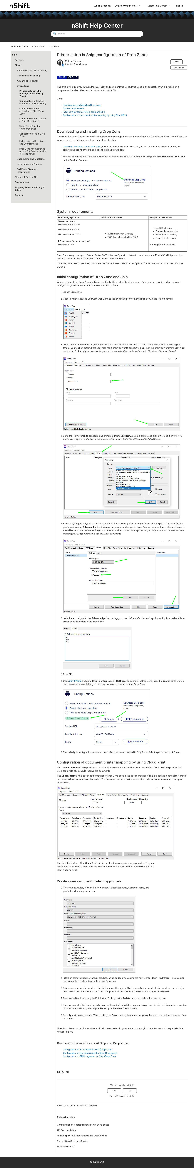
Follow (176, 62)
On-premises (22, 182)
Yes (114, 1090)
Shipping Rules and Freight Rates (29, 189)
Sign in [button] (179, 5)
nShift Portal (75, 681)
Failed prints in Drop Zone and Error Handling (32, 142)
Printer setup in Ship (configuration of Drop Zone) (31, 93)
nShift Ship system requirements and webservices (82, 1135)
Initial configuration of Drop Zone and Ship (84, 112)
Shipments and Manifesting (32, 70)
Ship (34, 46)
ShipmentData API (66, 1146)
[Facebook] (58, 1072)
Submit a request (102, 5)
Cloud (42, 46)
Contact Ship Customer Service (72, 1141)
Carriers (19, 60)
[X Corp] (62, 1072)
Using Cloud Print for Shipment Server (29, 127)
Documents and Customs (31, 158)
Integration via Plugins (29, 164)
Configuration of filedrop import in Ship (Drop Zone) (32, 102)
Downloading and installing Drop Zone (82, 105)
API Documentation (66, 1130)
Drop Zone (54, 46)
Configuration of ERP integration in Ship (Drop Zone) (31, 111)
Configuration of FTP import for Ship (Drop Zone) (87, 1049)
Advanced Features (27, 80)
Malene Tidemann (74, 61)
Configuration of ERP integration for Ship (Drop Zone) (90, 1056)
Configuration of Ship (28, 75)
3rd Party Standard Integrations (27, 170)
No (130, 1090)
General (19, 195)
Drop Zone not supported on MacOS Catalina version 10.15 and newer (32, 151)
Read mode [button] (179, 67)
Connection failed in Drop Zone (32, 135)
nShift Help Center (19, 46)
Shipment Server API (26, 177)
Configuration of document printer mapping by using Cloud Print (95, 115)
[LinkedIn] (67, 1072)
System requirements (73, 108)
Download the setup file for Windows (81, 146)
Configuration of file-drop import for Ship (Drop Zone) (90, 1053)
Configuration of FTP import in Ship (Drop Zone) (33, 119)
